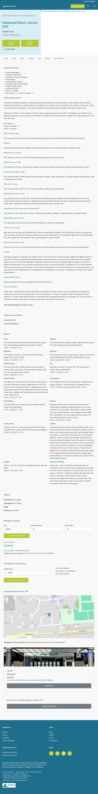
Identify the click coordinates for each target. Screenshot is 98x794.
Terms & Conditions (8, 772)
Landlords (5, 738)
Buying (4, 732)
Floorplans (31, 58)
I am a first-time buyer (62, 568)
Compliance (6, 774)
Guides (51, 735)
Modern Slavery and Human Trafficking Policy (17, 776)
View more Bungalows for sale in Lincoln (18, 305)
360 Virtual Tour (59, 58)
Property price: (8, 569)
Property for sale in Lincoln (14, 15)
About (51, 732)
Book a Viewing (11, 43)
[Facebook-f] (51, 753)
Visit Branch (49, 685)
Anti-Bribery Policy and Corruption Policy (15, 778)
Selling (4, 735)
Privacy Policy (20, 772)
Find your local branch (9, 752)
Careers (51, 738)
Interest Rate (69, 525)
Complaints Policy (35, 772)
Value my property (8, 740)
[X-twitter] (69, 753)
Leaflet (82, 637)
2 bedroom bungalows (27, 15)
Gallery (22, 58)
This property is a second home (65, 571)
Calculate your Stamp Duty (16, 580)
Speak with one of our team (13, 553)
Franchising (53, 740)
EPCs (39, 58)
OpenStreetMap (87, 637)
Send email (10, 677)
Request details (30, 43)
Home (3, 15)
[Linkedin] (63, 753)
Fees (27, 772)
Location (14, 58)
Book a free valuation (49, 706)
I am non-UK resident (62, 574)
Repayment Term (36, 525)
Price (5, 525)
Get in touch (30, 642)
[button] (49, 615)
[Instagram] (57, 753)
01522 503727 (10, 49)
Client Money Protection (19, 774)
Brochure (47, 58)
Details (6, 58)
